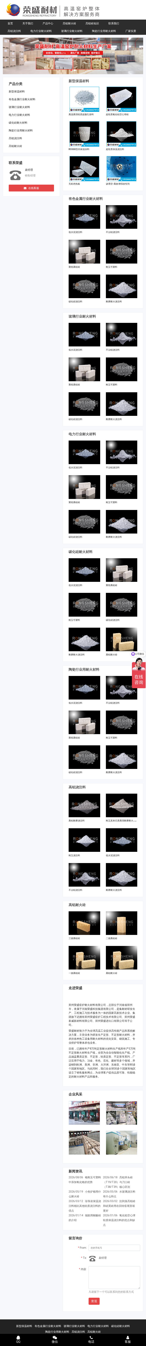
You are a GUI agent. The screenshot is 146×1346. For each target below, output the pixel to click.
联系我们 (113, 23)
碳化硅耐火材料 (18, 122)
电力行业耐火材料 (41, 31)
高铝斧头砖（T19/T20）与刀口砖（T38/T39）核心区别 (118, 1182)
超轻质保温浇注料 (115, 149)
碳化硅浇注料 (75, 301)
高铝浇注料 (14, 31)
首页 (10, 23)
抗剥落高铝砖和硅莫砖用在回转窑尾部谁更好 (119, 1206)
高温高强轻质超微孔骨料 (81, 114)
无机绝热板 (74, 184)
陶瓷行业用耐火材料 (104, 31)
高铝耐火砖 (69, 23)
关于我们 (27, 23)
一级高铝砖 (74, 973)
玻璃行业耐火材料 (72, 31)
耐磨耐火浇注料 (114, 301)
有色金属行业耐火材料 (22, 99)
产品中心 (48, 23)
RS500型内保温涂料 (79, 149)
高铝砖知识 (92, 23)
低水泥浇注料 (75, 232)
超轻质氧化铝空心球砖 (117, 114)
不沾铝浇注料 (113, 232)
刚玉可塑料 (111, 267)
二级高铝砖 (111, 938)
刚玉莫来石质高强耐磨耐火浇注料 (123, 820)
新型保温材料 (17, 91)
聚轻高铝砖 (74, 267)
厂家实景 (130, 31)
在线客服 (33, 188)
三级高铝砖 (74, 938)
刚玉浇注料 (74, 855)
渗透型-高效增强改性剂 (118, 184)
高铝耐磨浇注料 (77, 820)
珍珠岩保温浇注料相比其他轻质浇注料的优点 (85, 1206)
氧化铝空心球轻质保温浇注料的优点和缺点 (119, 1220)
